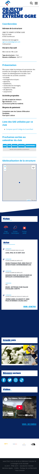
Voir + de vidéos (29, 424)
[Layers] (33, 167)
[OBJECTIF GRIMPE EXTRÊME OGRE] (19, 182)
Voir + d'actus (29, 307)
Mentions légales (7, 468)
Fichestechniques (15, 232)
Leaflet (28, 200)
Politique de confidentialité (28, 468)
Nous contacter (20, 470)
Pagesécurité (6, 232)
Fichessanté (24, 232)
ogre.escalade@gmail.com (11, 42)
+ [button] (5, 166)
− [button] (5, 169)
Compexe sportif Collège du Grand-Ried (19, 129)
